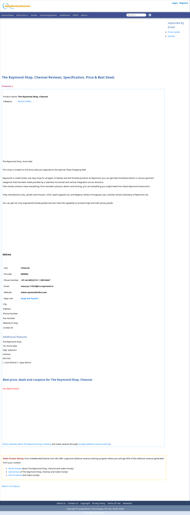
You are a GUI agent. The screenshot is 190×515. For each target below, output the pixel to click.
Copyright (85, 503)
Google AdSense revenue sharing (94, 444)
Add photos (14, 471)
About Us (61, 503)
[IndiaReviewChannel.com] (16, 10)
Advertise (127, 503)
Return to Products (11, 486)
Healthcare (65, 15)
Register (183, 3)
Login (175, 3)
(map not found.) (30, 298)
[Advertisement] (84, 42)
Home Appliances (48, 15)
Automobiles (7, 15)
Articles (171, 36)
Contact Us (73, 503)
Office (75, 15)
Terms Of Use (114, 503)
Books (34, 15)
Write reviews (15, 468)
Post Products (15, 475)
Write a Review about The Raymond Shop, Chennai (27, 444)
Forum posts (174, 32)
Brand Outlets (24, 101)
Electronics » (22, 15)
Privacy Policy (98, 503)
